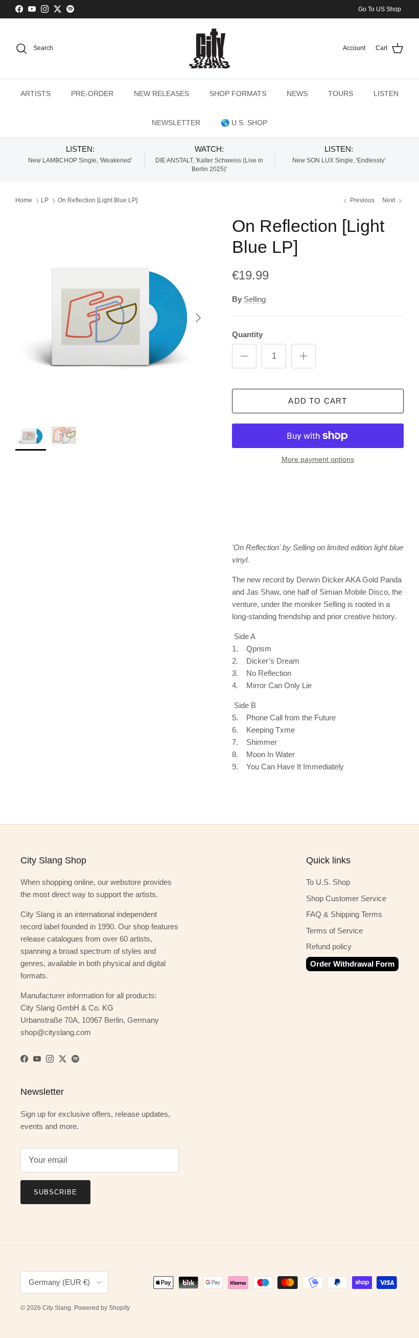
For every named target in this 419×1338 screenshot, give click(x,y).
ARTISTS (35, 93)
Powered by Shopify (102, 1307)
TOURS (340, 93)
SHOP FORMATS (238, 93)
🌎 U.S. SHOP (244, 123)
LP (45, 200)
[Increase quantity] (303, 356)
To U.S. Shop (328, 882)
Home (23, 200)
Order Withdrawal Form (352, 963)
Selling (255, 299)
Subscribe (55, 1192)
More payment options (318, 459)
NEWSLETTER (176, 123)
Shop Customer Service (346, 898)
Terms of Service (334, 930)
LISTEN (386, 93)
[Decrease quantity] (244, 356)
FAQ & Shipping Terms (344, 914)
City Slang (56, 1307)
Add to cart (317, 400)
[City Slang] (209, 48)
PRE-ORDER (92, 93)
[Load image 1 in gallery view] (112, 313)
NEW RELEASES (161, 93)
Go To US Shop (379, 9)
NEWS (297, 93)
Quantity (247, 334)
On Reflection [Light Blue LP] (97, 200)
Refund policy (329, 946)
